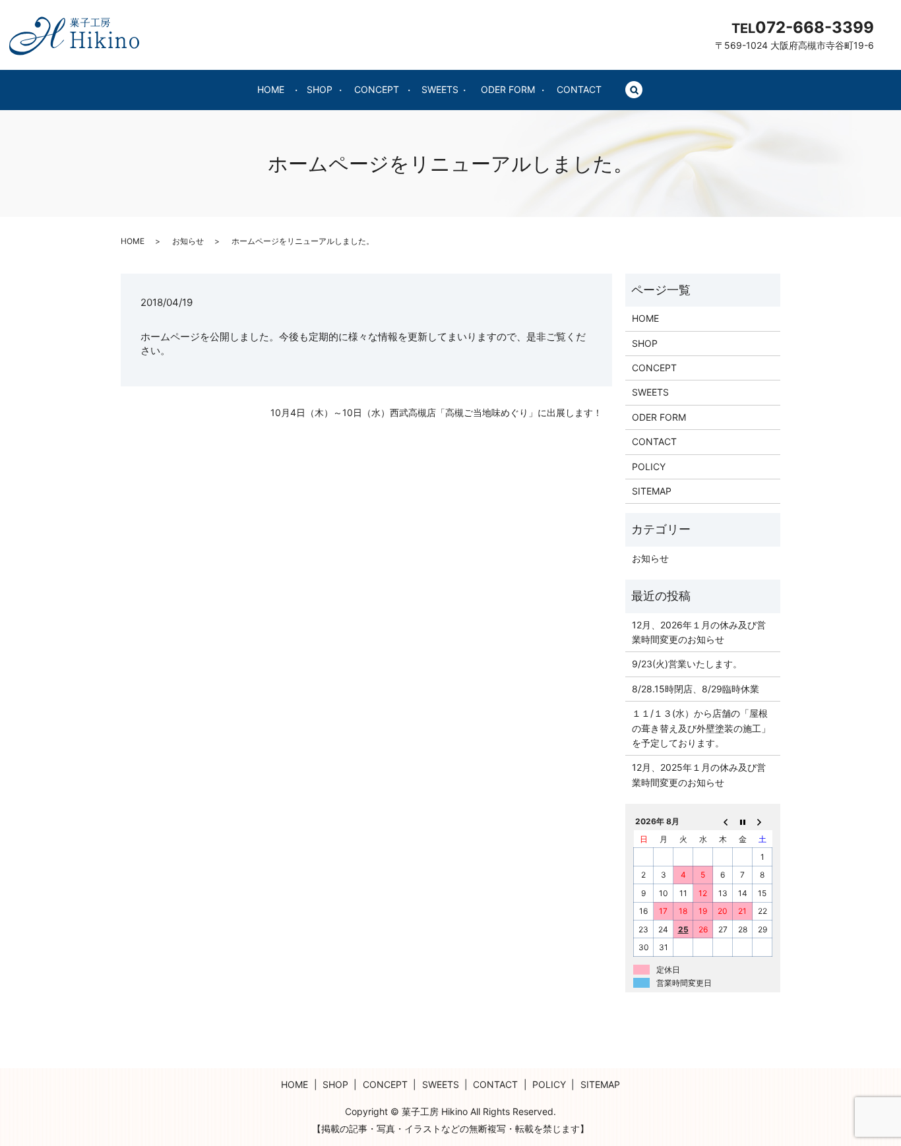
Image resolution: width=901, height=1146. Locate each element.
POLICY (649, 466)
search (634, 90)
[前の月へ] (723, 821)
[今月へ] (743, 821)
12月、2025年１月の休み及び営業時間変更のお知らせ (699, 774)
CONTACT (579, 89)
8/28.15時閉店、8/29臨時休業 (695, 688)
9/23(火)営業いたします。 (687, 663)
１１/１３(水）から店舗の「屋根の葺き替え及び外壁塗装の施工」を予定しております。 (701, 728)
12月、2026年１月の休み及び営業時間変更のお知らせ (699, 632)
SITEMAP (651, 491)
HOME (270, 89)
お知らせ (188, 241)
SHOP (319, 89)
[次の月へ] (762, 821)
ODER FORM (508, 89)
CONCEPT (376, 89)
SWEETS (439, 89)
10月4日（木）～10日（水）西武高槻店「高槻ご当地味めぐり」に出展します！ (436, 412)
